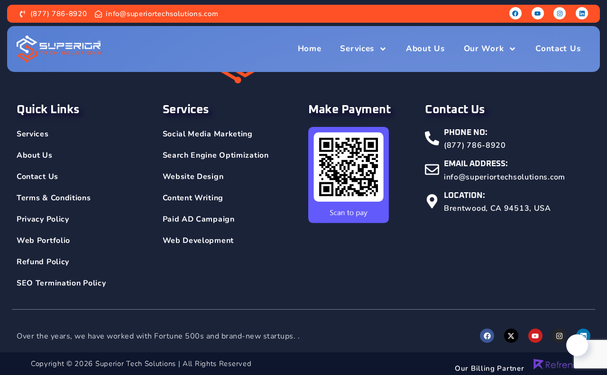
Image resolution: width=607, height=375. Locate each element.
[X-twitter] (511, 336)
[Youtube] (538, 13)
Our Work (484, 48)
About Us (425, 48)
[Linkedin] (582, 13)
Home (310, 48)
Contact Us (557, 48)
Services (357, 48)
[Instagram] (559, 13)
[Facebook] (515, 13)
